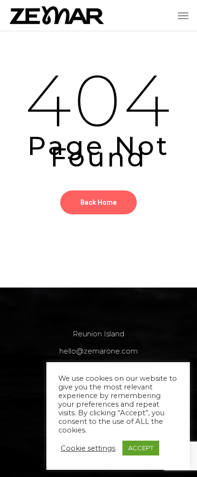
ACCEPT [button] (140, 448)
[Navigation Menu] (183, 15)
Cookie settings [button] (88, 448)
